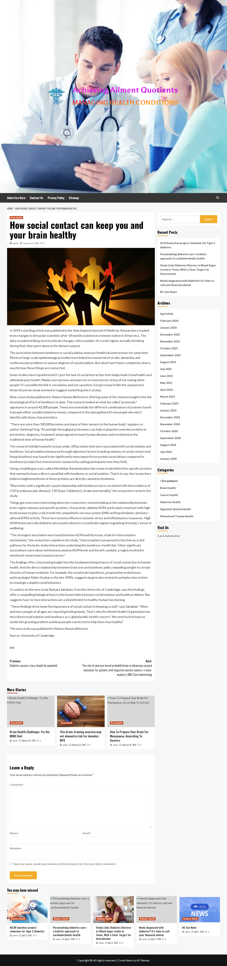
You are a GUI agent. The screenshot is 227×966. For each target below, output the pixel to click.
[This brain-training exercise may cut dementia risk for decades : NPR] (80, 711)
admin (16, 243)
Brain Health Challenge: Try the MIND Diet (29, 734)
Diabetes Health (170, 502)
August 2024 (168, 444)
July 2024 (166, 451)
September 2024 (170, 438)
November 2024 (170, 424)
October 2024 (169, 431)
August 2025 (168, 362)
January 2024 (168, 458)
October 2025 (169, 348)
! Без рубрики (169, 480)
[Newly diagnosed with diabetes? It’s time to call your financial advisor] (156, 909)
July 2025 (166, 369)
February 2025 (169, 403)
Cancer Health (169, 495)
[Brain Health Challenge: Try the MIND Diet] (30, 711)
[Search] (217, 197)
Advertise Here (16, 198)
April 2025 (166, 389)
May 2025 (166, 382)
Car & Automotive (168, 535)
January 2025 (168, 410)
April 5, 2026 (27, 935)
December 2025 (170, 334)
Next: (117, 668)
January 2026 (168, 327)
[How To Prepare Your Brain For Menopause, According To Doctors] (131, 711)
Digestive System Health (175, 509)
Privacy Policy (56, 198)
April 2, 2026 (156, 939)
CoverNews (125, 960)
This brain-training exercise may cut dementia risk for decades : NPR (80, 736)
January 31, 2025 (31, 243)
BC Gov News (168, 291)
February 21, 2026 (79, 744)
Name (14, 833)
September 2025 (170, 355)
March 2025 (167, 396)
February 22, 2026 (29, 740)
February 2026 (169, 320)
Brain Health (16, 217)
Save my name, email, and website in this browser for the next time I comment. (64, 863)
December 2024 (170, 417)
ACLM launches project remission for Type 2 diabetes (187, 245)
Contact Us (36, 198)
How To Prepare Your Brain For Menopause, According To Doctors (129, 736)
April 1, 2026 (199, 931)
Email (87, 833)
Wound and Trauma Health (176, 516)
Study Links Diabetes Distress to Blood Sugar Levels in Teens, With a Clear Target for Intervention (188, 269)
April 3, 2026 (113, 942)
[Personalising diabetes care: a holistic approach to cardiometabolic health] (70, 909)
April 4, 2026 (70, 939)
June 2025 (166, 375)
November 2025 (170, 341)
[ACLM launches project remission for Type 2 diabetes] (27, 909)
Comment (17, 784)
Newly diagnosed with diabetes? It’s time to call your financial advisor (187, 282)
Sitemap (74, 198)
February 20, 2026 (129, 744)
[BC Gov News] (199, 909)
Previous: (33, 663)
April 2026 (166, 313)
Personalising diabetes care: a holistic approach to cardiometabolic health (183, 256)
